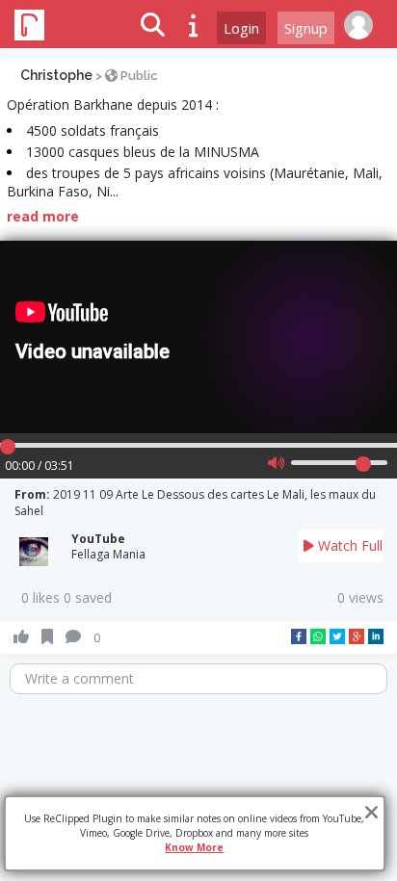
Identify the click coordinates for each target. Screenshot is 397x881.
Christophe (56, 75)
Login (241, 28)
